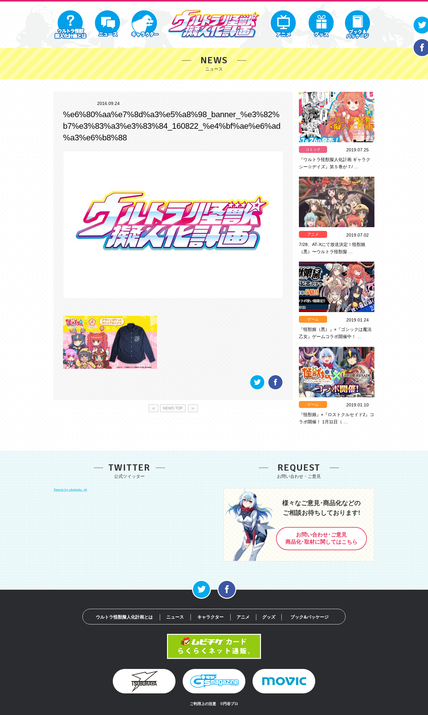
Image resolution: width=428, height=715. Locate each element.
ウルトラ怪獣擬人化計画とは (124, 616)
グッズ (268, 616)
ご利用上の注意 (203, 704)
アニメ (313, 234)
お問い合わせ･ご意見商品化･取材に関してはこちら (321, 538)
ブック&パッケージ (309, 616)
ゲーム (313, 319)
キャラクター (210, 616)
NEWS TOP (173, 408)
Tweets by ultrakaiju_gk (70, 489)
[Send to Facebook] (275, 389)
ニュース (175, 616)
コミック (313, 149)
